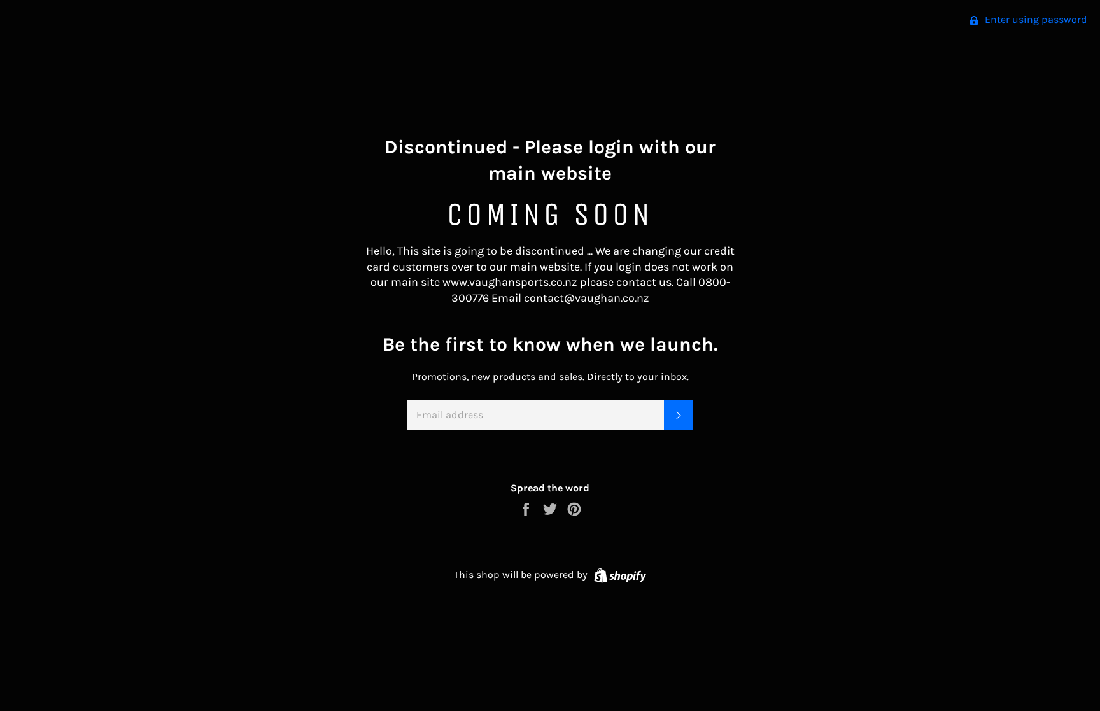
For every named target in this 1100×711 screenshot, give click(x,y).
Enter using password (1034, 19)
